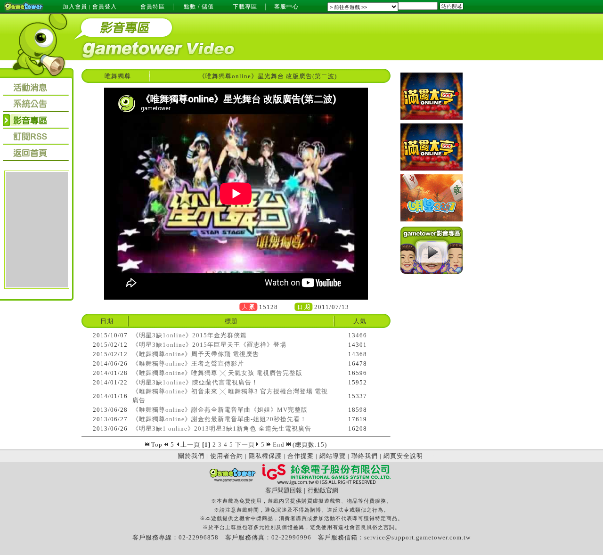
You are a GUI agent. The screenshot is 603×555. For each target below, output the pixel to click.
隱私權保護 (265, 455)
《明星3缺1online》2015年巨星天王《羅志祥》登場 (209, 344)
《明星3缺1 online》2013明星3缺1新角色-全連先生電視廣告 (221, 428)
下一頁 (245, 444)
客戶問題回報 (283, 490)
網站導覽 (332, 455)
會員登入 (104, 6)
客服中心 (286, 6)
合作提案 (300, 455)
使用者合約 (226, 455)
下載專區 (245, 6)
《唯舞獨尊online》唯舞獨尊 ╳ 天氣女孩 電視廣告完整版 (217, 372)
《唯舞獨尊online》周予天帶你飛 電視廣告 (195, 354)
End (279, 444)
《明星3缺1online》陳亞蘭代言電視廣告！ (195, 382)
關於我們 (191, 455)
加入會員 (75, 6)
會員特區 (152, 6)
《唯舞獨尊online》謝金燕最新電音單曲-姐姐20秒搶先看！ (219, 419)
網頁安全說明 (403, 455)
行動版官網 (323, 490)
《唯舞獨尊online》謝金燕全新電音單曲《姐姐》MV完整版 (220, 409)
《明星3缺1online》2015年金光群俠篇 (189, 335)
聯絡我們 (364, 455)
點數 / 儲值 (199, 6)
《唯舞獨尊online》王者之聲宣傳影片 (188, 363)
